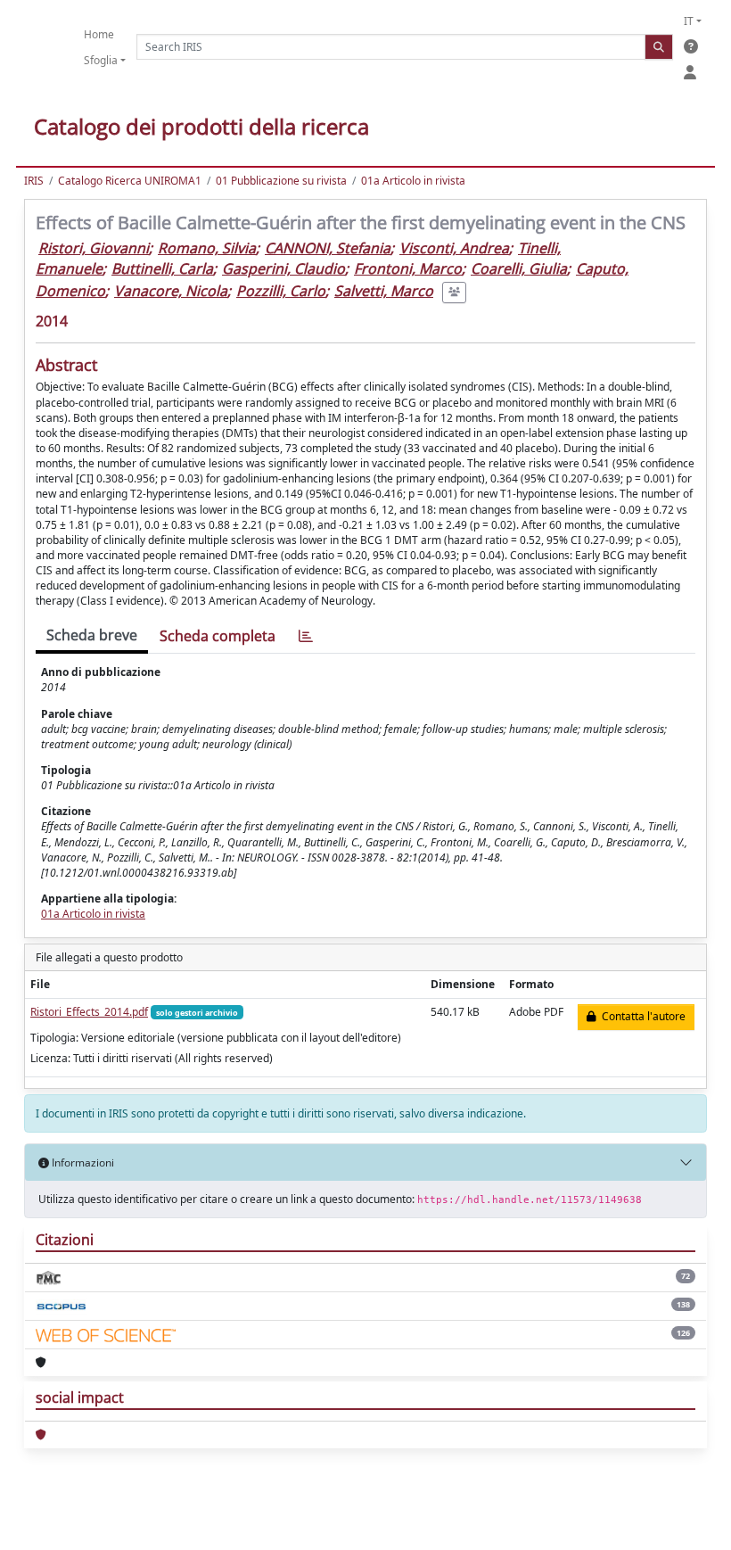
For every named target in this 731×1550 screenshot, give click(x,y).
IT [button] (689, 21)
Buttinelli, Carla (162, 268)
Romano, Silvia (207, 248)
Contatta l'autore (641, 1016)
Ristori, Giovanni (93, 248)
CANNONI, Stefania (327, 248)
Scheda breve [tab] (91, 635)
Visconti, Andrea (454, 248)
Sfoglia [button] (101, 60)
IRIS (34, 180)
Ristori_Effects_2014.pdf (89, 1011)
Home (99, 34)
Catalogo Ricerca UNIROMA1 (129, 180)
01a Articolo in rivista (413, 180)
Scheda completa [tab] (217, 636)
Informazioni (81, 1162)
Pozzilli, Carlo (280, 291)
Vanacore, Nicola (170, 291)
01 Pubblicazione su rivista (281, 180)
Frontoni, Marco (408, 268)
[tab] (305, 636)
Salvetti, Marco (383, 291)
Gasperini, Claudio (283, 268)
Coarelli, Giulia (519, 268)
